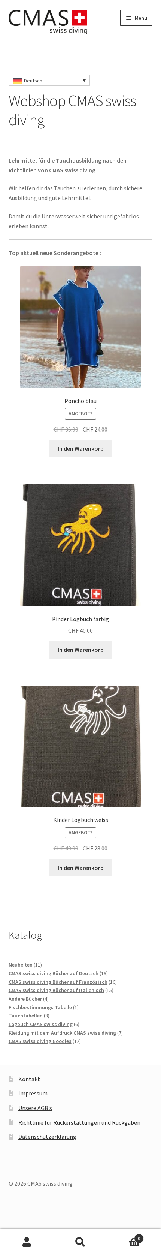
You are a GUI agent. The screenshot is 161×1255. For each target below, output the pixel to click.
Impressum (33, 1093)
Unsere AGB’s (35, 1108)
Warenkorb (123, 1235)
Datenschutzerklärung (47, 1136)
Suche (80, 1242)
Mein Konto (27, 1242)
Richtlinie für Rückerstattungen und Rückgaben (79, 1122)
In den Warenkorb (81, 448)
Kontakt (29, 1079)
